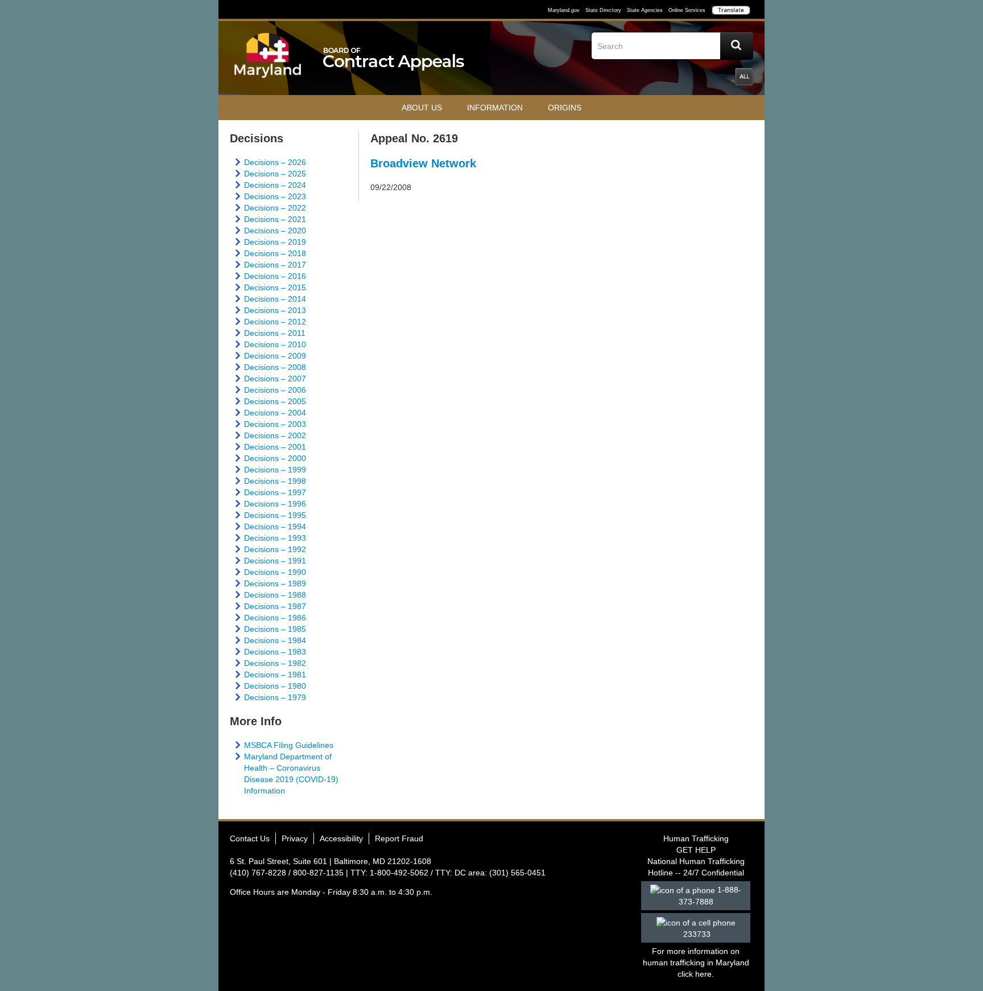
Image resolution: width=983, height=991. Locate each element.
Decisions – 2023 (275, 196)
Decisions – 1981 (275, 674)
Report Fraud (399, 838)
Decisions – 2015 (275, 287)
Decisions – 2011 (274, 333)
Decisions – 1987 (275, 606)
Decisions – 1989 (275, 583)
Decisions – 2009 (275, 355)
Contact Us (250, 838)
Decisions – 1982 (275, 663)
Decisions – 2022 (275, 207)
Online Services (686, 10)
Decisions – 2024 (275, 185)
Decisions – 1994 (275, 526)
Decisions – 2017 (275, 264)
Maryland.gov (564, 10)
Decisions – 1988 (275, 594)
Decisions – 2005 (275, 401)
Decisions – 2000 (275, 458)
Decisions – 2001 (275, 446)
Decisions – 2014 (275, 298)
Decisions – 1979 (275, 697)
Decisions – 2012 (275, 321)
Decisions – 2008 (275, 367)
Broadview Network (423, 163)
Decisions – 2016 (275, 276)
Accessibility (341, 838)
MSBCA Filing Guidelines (288, 745)
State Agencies (645, 10)
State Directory (603, 10)
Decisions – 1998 (275, 481)
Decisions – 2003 (275, 424)
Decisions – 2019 (275, 241)
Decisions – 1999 (275, 469)
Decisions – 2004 (275, 412)
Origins (564, 107)
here (703, 973)
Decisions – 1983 (275, 651)
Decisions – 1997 (275, 492)
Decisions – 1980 (275, 685)
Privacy (295, 838)
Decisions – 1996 (275, 503)
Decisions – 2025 (275, 173)
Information (495, 107)
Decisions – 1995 (275, 515)
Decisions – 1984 (275, 640)
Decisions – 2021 (275, 219)
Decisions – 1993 (275, 537)
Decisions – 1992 (275, 549)
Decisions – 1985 (275, 629)
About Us (422, 107)
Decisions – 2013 (275, 310)
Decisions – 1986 (275, 617)
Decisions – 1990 (275, 572)
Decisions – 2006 (275, 389)
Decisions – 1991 (275, 560)
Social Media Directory (744, 77)
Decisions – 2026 (275, 162)
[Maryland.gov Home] (268, 60)
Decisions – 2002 (275, 435)
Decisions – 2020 (275, 230)
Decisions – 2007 (275, 378)
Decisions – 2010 (275, 344)
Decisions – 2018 (275, 253)
